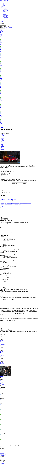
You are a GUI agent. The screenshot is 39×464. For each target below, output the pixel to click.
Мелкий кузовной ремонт (5, 10)
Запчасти (2, 144)
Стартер (2, 141)
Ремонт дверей (4, 12)
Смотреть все (1, 206)
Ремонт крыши (4, 14)
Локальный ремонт (2, 352)
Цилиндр (2, 147)
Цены (2, 21)
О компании (2, 2)
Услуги (2, 7)
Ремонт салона (1, 376)
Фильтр (2, 136)
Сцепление (2, 146)
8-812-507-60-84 (2, 453)
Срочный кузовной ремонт (5, 20)
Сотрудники (4, 5)
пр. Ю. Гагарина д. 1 (2, 463)
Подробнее (1, 337)
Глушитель (2, 145)
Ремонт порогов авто (5, 16)
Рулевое (2, 148)
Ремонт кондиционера (5, 13)
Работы (2, 6)
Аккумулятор (2, 140)
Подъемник (2, 149)
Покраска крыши (2, 363)
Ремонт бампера (4, 11)
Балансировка (2, 138)
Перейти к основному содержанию (4, 0)
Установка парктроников (2, 341)
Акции (3, 3)
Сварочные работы (5, 18)
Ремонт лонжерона (2, 355)
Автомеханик (2, 134)
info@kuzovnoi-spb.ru (2, 455)
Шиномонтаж (2, 137)
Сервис (2, 143)
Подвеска (2, 139)
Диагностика (2, 135)
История (3, 4)
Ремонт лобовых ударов (2, 344)
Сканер (2, 142)
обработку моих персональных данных (8, 27)
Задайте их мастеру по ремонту (3, 454)
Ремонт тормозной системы (5, 17)
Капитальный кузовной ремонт (6, 9)
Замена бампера (2, 384)
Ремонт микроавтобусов (5, 15)
